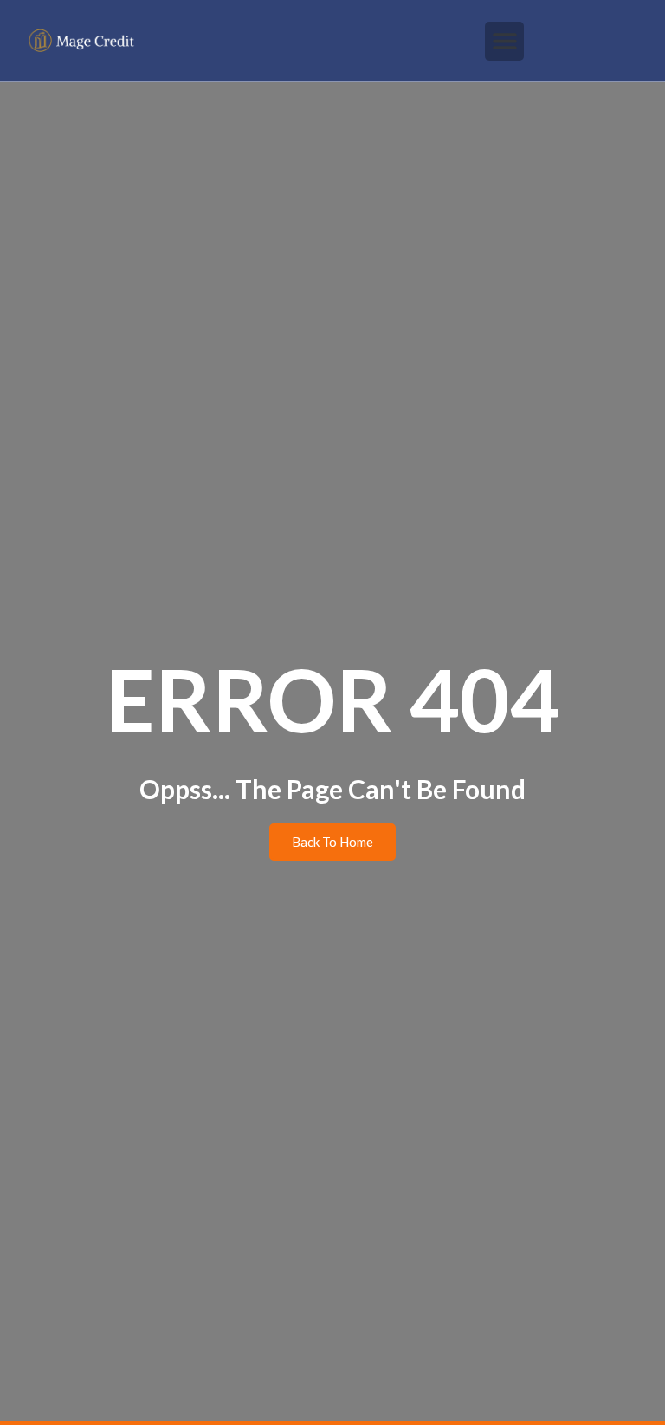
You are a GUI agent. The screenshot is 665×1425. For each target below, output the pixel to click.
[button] (504, 41)
